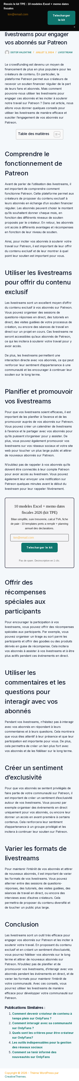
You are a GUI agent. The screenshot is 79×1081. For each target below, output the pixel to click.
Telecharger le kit (39, 547)
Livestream (65, 52)
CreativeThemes (15, 1076)
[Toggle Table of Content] (55, 134)
